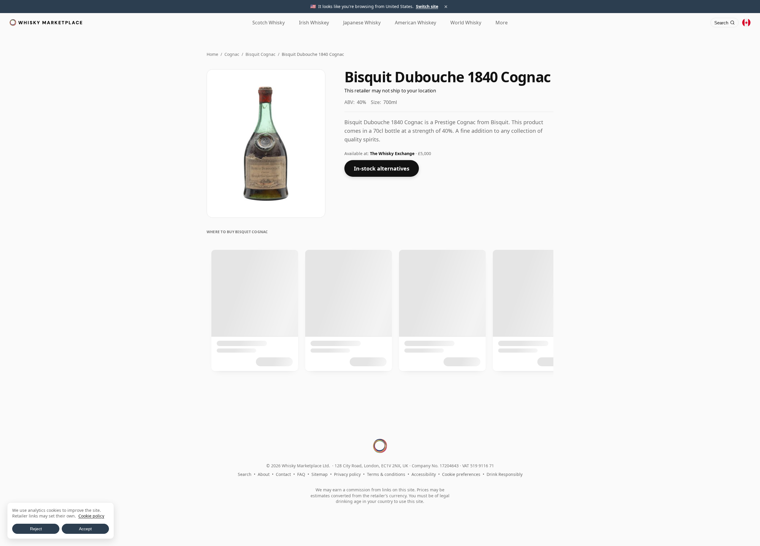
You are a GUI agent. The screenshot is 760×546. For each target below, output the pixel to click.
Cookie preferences (461, 474)
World (465, 22)
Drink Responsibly (504, 474)
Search (244, 474)
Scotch (268, 22)
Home (212, 54)
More (501, 22)
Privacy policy (347, 474)
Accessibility (423, 474)
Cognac (231, 54)
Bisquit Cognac (261, 54)
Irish (314, 22)
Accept (85, 528)
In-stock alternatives (381, 168)
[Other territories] (746, 22)
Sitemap (319, 474)
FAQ (301, 474)
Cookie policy (91, 516)
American (415, 22)
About (264, 474)
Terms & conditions (386, 474)
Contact (283, 474)
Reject (36, 528)
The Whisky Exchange (393, 153)
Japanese (362, 22)
